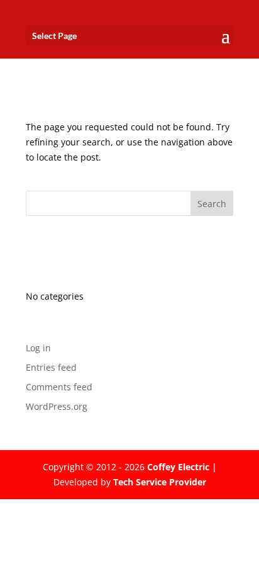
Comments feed (59, 387)
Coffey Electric (178, 467)
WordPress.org (56, 406)
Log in (38, 348)
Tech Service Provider (159, 482)
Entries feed (51, 367)
